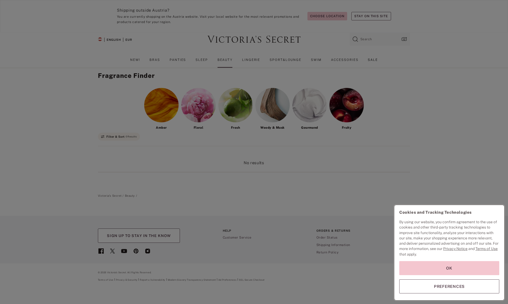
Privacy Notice (455, 249)
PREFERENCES (449, 286)
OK (449, 268)
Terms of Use (486, 249)
